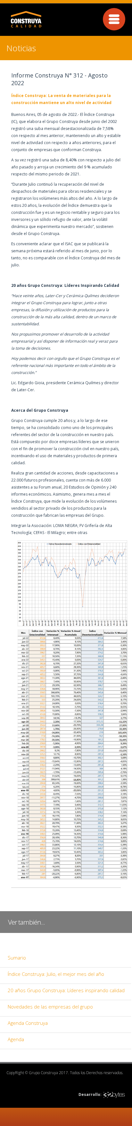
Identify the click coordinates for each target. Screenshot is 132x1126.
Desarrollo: (90, 1094)
